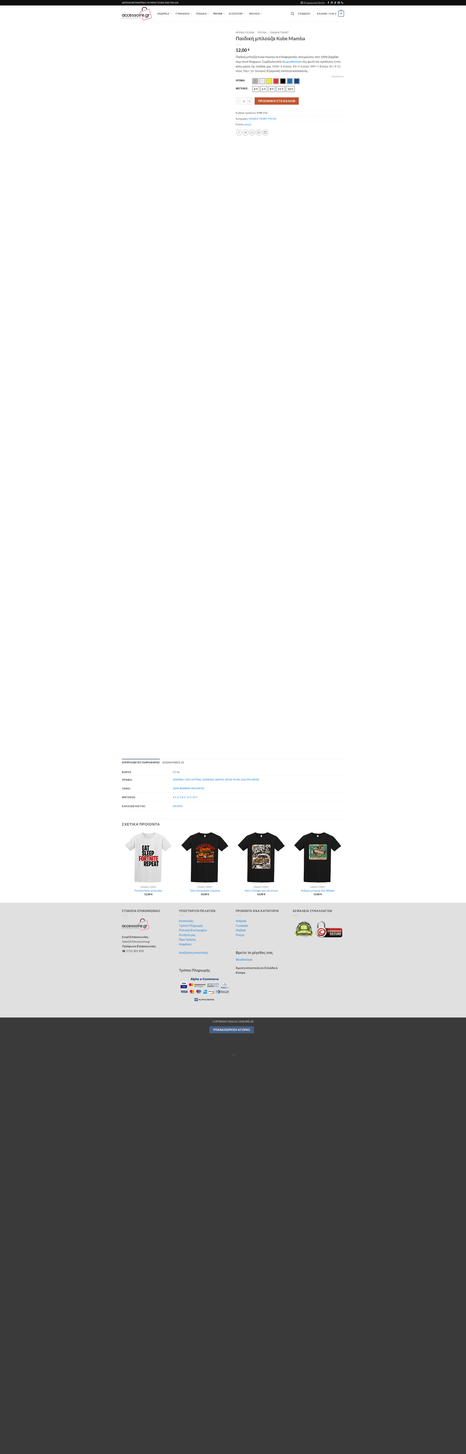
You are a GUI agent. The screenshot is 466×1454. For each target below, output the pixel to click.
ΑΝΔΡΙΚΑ (163, 13)
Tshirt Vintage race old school (261, 312)
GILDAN (177, 227)
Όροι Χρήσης (187, 361)
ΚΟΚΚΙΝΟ (208, 201)
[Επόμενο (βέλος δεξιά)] (14, 480)
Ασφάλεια (185, 365)
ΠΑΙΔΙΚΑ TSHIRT (279, 32)
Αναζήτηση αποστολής (193, 374)
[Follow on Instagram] (332, 2)
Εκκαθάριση (337, 76)
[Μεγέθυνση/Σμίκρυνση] (3, 465)
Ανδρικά (241, 342)
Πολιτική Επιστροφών (193, 351)
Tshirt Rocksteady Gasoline (205, 312)
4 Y (174, 218)
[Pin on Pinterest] (259, 132)
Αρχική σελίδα (245, 32)
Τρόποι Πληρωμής (191, 347)
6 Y (179, 218)
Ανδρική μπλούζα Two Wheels (318, 312)
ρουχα (248, 124)
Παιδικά (241, 351)
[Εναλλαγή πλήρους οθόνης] (14, 465)
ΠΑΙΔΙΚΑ (201, 13)
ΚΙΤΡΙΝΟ (196, 201)
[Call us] (342, 2)
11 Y (188, 218)
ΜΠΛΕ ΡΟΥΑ (232, 201)
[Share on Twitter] (246, 132)
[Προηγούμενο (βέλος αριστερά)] (3, 480)
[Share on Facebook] (239, 132)
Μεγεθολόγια (244, 381)
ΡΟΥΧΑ (217, 13)
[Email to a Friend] (252, 132)
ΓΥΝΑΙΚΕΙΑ (183, 13)
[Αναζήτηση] (292, 14)
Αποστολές (186, 342)
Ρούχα (240, 356)
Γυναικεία (242, 347)
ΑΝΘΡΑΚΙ (178, 201)
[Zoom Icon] (226, 33)
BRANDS (254, 13)
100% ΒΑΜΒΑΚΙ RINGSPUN (188, 209)
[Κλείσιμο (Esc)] (35, 465)
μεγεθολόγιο (293, 61)
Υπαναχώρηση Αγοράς (231, 451)
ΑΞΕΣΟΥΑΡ (236, 13)
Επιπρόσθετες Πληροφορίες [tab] (141, 184)
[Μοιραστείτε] (24, 465)
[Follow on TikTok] (335, 2)
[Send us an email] (339, 2)
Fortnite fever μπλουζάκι (148, 312)
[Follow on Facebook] (328, 2)
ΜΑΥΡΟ (219, 201)
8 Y (183, 218)
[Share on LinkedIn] (265, 132)
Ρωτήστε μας (187, 356)
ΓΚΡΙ (187, 201)
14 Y (195, 218)
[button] (313, 2)
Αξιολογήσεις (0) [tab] (173, 184)
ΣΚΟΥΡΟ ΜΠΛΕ (250, 201)
